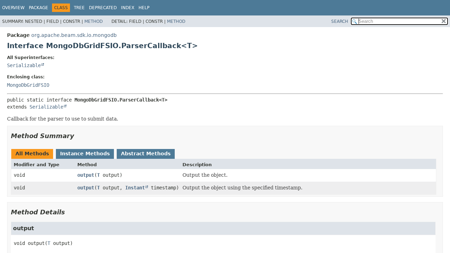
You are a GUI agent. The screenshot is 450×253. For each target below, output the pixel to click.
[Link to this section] (79, 136)
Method (93, 21)
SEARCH (339, 21)
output (85, 175)
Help (144, 7)
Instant (135, 187)
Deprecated (103, 7)
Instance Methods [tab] (85, 153)
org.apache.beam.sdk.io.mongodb (74, 35)
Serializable (24, 65)
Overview (13, 7)
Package (38, 7)
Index (127, 7)
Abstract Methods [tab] (146, 153)
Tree (79, 7)
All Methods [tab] (32, 153)
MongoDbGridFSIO (28, 85)
